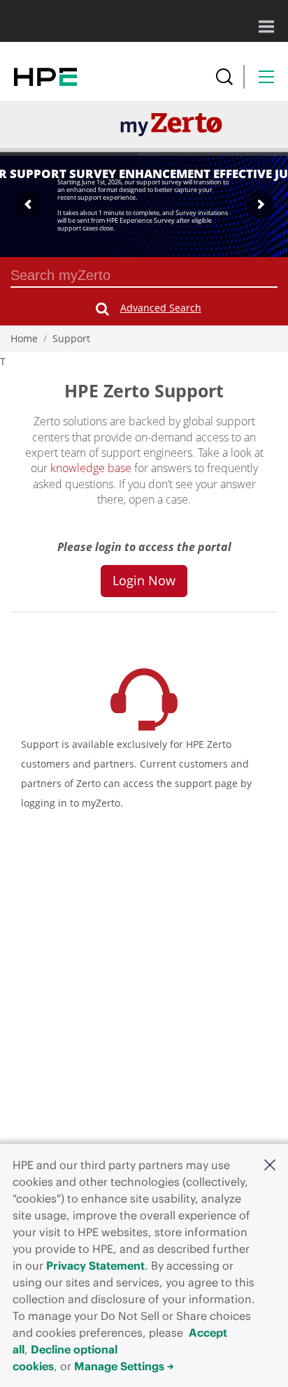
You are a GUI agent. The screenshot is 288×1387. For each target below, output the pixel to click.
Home (24, 338)
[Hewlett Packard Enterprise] (45, 77)
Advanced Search (160, 307)
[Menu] (266, 77)
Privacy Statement (95, 1265)
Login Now (144, 580)
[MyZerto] (171, 124)
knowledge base (90, 468)
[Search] (224, 77)
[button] (269, 1164)
